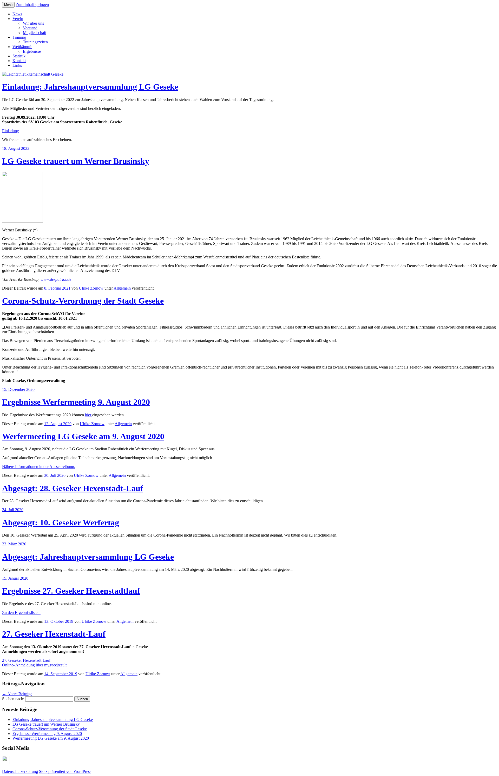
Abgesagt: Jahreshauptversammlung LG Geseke (88, 556)
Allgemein (122, 288)
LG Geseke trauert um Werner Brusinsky (75, 161)
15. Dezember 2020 (18, 389)
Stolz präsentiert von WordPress (65, 771)
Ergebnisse (32, 51)
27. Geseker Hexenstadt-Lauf (54, 634)
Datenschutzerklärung (20, 771)
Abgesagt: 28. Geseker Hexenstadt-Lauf (72, 488)
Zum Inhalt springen (32, 4)
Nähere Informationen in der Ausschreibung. (38, 466)
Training (19, 37)
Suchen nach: (13, 699)
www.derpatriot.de (56, 279)
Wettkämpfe (22, 46)
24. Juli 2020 (12, 509)
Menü (8, 5)
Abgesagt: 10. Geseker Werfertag (60, 522)
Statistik (18, 56)
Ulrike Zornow (91, 288)
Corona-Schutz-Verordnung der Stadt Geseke (83, 300)
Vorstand (30, 28)
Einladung (10, 131)
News (17, 14)
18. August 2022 (15, 148)
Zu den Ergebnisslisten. (21, 612)
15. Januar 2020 (15, 578)
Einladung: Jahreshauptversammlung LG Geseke (90, 86)
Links (17, 65)
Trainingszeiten (35, 42)
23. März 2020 (14, 544)
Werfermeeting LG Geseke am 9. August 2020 (83, 436)
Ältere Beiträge (17, 694)
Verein (17, 18)
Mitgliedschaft (34, 32)
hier (88, 415)
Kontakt (19, 60)
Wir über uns (33, 23)
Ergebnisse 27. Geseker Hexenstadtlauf (71, 591)
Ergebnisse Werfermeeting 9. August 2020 (76, 402)
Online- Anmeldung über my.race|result (34, 665)
